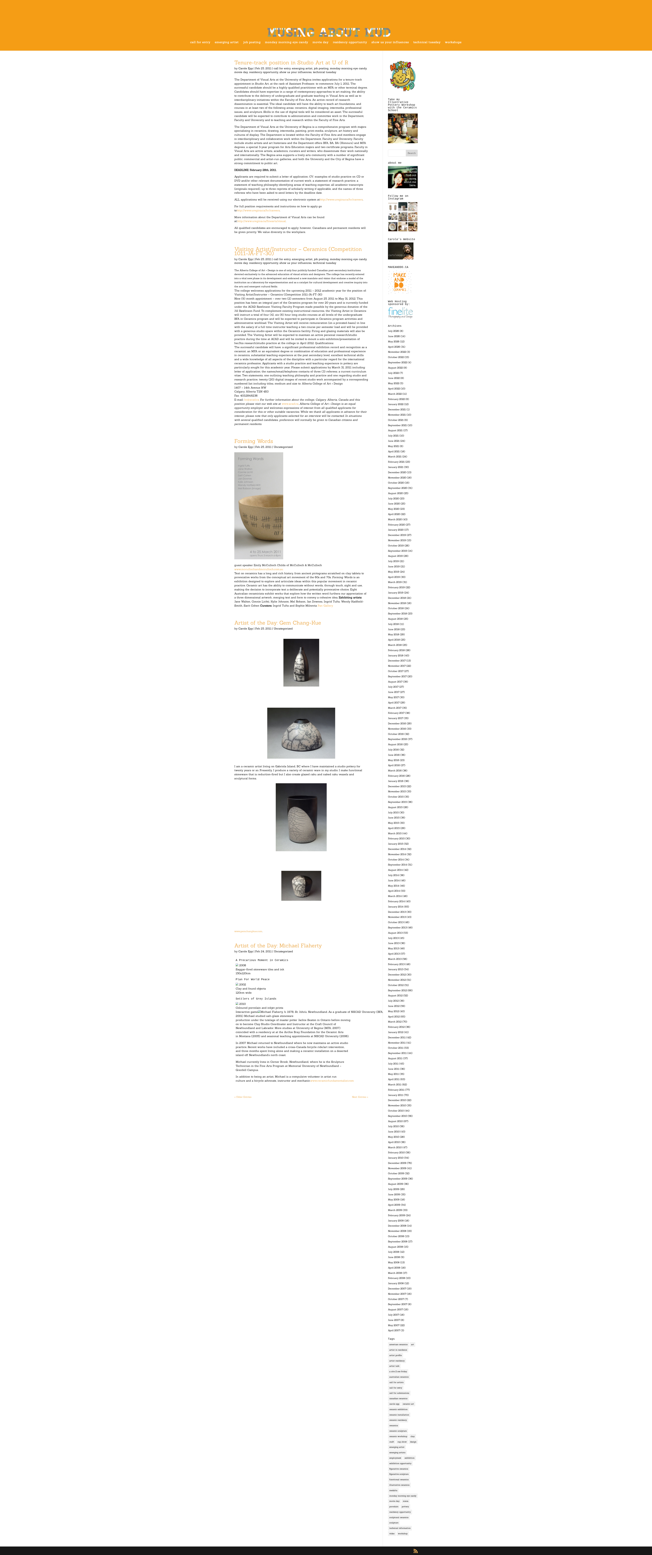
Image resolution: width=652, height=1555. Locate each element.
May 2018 (393, 634)
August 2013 (395, 932)
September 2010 (397, 1115)
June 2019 (394, 566)
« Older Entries (242, 1096)
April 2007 (394, 1330)
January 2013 (395, 969)
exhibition (409, 1458)
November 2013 (397, 917)
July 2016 (393, 749)
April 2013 (394, 953)
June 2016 (394, 754)
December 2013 (397, 911)
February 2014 (396, 901)
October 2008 (396, 1236)
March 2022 (395, 393)
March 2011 (394, 1084)
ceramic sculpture (398, 1431)
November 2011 (397, 1042)
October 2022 (396, 357)
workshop (403, 1533)
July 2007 (393, 1314)
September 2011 (397, 1053)
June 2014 (394, 880)
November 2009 (397, 1168)
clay (413, 1436)
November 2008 (397, 1231)
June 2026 (394, 336)
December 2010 (397, 1100)
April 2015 (394, 828)
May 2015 (393, 822)
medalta (393, 1490)
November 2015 (397, 791)
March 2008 (395, 1272)
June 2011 (393, 1068)
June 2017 (393, 692)
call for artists (396, 1382)
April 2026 (394, 346)
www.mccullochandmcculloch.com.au (258, 569)
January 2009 (396, 1220)
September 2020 (397, 488)
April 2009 (394, 1204)
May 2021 (393, 446)
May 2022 (393, 383)
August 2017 (395, 681)
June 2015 (394, 817)
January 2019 (395, 592)
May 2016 (393, 760)
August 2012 (395, 995)
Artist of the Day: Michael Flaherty (278, 945)
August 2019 (395, 555)
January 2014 (395, 906)
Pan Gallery (325, 605)
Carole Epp (245, 68)
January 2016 (395, 781)
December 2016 (397, 723)
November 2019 (397, 540)
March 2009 (395, 1210)
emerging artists (397, 1452)
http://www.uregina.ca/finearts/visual (261, 221)
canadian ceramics (398, 1398)
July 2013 (393, 938)
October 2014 (396, 859)
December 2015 (397, 786)
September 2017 (397, 676)
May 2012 (393, 1011)
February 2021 (396, 461)
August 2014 (395, 869)
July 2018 (393, 624)
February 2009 (396, 1215)
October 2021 (396, 420)
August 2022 (395, 367)
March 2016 (395, 770)
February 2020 (396, 524)
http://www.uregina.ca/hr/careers (341, 199)
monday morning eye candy (286, 42)
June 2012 (394, 1006)
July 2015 (393, 812)
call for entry (200, 42)
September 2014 (397, 864)
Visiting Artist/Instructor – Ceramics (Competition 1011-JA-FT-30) (298, 251)
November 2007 (397, 1293)
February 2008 (396, 1278)
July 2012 (393, 1000)
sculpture (393, 1522)
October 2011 (395, 1047)
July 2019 (393, 561)
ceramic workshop (398, 1436)
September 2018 (397, 613)
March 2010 (395, 1147)
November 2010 (397, 1105)
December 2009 (397, 1163)
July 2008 (393, 1251)
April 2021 (394, 451)
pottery (405, 1506)
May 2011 (393, 1074)
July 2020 (393, 498)
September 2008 (397, 1241)
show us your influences (390, 42)
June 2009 (394, 1194)
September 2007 (397, 1304)
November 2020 (397, 477)
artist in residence (398, 1350)
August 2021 (395, 430)
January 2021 (395, 467)
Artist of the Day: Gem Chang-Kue (277, 622)
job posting (252, 42)
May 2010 (393, 1136)
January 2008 (396, 1283)
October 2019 (396, 545)
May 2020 (393, 508)
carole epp (394, 1404)
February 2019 (396, 587)
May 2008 (394, 1262)
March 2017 (394, 707)
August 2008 (395, 1246)
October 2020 (396, 482)
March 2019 (395, 582)
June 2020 (394, 503)
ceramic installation (399, 1414)
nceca (405, 1501)
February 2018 (396, 650)
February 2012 (396, 1026)
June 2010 (394, 1131)
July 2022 (393, 372)
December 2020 (397, 472)
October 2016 (396, 734)
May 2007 (393, 1325)
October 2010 (396, 1110)
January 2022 (395, 404)
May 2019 (393, 571)
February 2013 (396, 964)
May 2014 (393, 885)
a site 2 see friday (398, 1371)
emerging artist (227, 42)
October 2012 (396, 985)
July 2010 (393, 1126)
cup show (402, 1441)
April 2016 (394, 765)
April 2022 (394, 388)
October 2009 (396, 1173)
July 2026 (393, 331)
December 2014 (397, 849)
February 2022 (396, 399)
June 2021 (394, 440)
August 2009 (395, 1183)
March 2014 (395, 896)
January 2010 (395, 1157)
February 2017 (396, 712)
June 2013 (394, 943)
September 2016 (397, 739)
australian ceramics (399, 1377)
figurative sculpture (399, 1474)
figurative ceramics (398, 1468)
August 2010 (395, 1121)
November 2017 (397, 665)
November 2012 (397, 979)
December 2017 (397, 660)
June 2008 (394, 1257)
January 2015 (395, 843)
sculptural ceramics (399, 1517)
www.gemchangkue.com (248, 931)
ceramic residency (398, 1420)
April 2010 (394, 1142)
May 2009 (394, 1199)
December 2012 (397, 974)
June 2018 (394, 629)
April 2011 (394, 1079)
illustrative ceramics (399, 1485)
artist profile (395, 1355)
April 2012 (394, 1016)
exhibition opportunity (400, 1463)
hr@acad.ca (251, 399)
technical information (400, 1528)
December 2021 (397, 409)
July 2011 (393, 1063)
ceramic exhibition (398, 1409)
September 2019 (397, 550)
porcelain (393, 1506)
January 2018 (395, 655)
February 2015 (396, 838)
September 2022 (397, 362)
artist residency (397, 1360)
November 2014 (397, 854)
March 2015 (395, 833)
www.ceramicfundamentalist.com (332, 1080)
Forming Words (253, 441)
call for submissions (399, 1393)
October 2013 (396, 922)
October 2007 (396, 1299)
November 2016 (397, 728)
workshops (453, 42)
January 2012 (395, 1032)
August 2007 (395, 1309)
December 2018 (397, 597)
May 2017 (393, 697)
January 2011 (395, 1095)
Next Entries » (360, 1096)
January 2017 (395, 718)
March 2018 (395, 645)
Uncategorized (283, 447)
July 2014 (393, 875)
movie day (321, 42)
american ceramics (398, 1344)
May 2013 (393, 948)
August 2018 (395, 618)
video (392, 1533)
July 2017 (393, 686)
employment (395, 1458)
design (413, 1441)
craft (391, 1441)
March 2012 (395, 1021)
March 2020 (395, 519)
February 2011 (396, 1089)
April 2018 (394, 639)
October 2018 (396, 608)
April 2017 (394, 702)
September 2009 (397, 1178)
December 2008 (397, 1225)
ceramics (393, 1425)
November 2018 (397, 603)
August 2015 (395, 807)
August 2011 (395, 1058)
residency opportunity (350, 42)
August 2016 (395, 744)
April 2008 (394, 1267)
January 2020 (396, 529)
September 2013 (397, 927)
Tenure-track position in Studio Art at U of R (291, 62)
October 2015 (396, 796)
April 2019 (394, 577)
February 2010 (396, 1152)
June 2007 (394, 1320)
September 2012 (397, 990)
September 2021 (397, 425)
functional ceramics (399, 1479)
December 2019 (397, 535)
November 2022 (397, 351)
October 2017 (395, 671)
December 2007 (397, 1288)
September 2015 (397, 801)
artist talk (394, 1366)
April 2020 (394, 514)
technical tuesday (427, 42)
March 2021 (395, 456)
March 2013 (395, 958)
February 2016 (396, 775)
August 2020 (395, 493)
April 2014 (394, 890)
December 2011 (397, 1037)
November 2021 (397, 414)
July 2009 (393, 1189)
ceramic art (408, 1404)
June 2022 (394, 378)
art (412, 1344)
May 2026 (393, 341)
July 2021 (393, 435)
